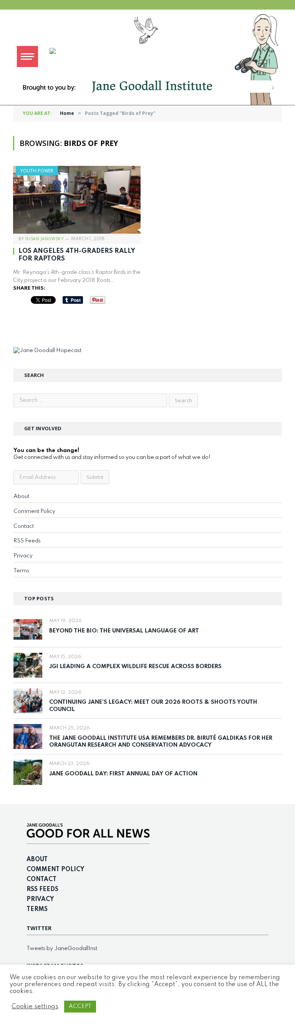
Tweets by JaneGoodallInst (62, 948)
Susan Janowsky (44, 238)
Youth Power (36, 170)
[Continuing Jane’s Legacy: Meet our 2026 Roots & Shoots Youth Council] (27, 700)
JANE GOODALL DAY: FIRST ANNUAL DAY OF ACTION (123, 774)
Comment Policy (34, 511)
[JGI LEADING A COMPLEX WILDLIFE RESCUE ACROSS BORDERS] (27, 665)
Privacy (23, 556)
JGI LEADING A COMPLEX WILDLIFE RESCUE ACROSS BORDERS (135, 666)
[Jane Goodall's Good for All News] (169, 56)
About (21, 496)
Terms (21, 570)
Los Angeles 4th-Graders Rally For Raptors (76, 255)
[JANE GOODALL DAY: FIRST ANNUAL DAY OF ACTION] (27, 772)
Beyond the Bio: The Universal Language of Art (124, 631)
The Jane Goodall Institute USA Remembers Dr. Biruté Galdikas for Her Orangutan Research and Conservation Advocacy (160, 742)
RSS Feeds (27, 541)
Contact (23, 526)
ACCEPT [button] (80, 1006)
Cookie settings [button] (35, 1006)
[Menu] (27, 56)
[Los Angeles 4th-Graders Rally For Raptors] (77, 200)
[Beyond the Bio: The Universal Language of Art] (27, 629)
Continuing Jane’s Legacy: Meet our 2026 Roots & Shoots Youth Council (153, 706)
